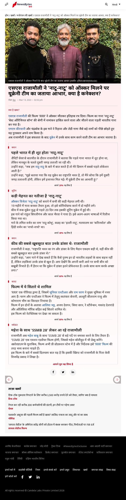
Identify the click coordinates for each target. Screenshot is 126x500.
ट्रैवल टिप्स (55, 446)
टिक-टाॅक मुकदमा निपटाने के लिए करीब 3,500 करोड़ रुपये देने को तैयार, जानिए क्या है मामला (52, 395)
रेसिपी (19, 458)
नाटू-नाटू (39, 167)
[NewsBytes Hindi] (22, 5)
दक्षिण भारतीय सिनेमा (35, 458)
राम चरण (79, 292)
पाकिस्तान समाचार (104, 452)
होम (7, 15)
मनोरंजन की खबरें (24, 15)
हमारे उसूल (64, 469)
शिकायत (76, 469)
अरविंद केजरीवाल (13, 446)
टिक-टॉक (12, 398)
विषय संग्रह (111, 469)
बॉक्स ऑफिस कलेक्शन (32, 452)
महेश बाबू (33, 335)
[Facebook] (53, 372)
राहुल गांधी (9, 458)
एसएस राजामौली (17, 116)
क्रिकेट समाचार (51, 452)
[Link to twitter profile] (30, 477)
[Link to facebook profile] (22, 477)
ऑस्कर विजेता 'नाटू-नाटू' (24, 201)
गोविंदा (11, 418)
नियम (37, 469)
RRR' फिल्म (101, 344)
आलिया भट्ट (48, 305)
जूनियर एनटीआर (58, 292)
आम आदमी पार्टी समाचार (101, 446)
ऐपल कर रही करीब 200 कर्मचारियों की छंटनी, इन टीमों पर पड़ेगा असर (41, 405)
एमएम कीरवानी (16, 129)
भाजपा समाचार (12, 452)
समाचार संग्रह (97, 469)
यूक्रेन (52, 137)
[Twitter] (63, 372)
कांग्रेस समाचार (30, 446)
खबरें (13, 15)
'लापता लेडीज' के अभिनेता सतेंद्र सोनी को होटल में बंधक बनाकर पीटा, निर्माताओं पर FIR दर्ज (51, 425)
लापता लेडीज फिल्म (17, 428)
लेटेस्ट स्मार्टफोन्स (86, 452)
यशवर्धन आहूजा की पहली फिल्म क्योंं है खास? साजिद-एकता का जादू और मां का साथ (48, 415)
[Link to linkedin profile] (38, 477)
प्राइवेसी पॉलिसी (25, 469)
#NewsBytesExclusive (75, 446)
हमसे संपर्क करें (50, 469)
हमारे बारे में (10, 469)
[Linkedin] (73, 372)
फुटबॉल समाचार (68, 452)
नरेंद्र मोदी (44, 446)
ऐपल (10, 408)
